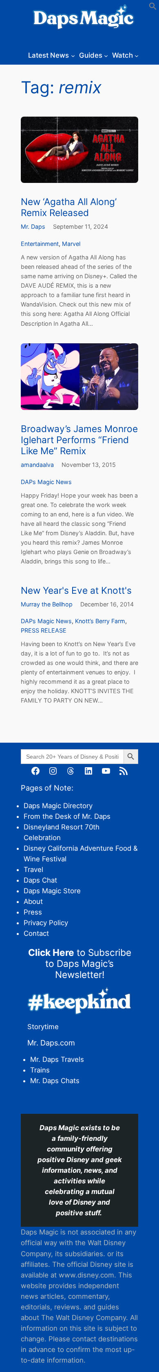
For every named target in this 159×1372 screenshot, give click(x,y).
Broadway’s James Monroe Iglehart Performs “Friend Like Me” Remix (79, 439)
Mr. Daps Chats (55, 1081)
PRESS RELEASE (43, 630)
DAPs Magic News (46, 481)
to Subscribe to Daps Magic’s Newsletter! (79, 963)
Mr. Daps (33, 226)
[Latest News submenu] (73, 55)
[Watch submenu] (137, 55)
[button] (153, 8)
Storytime (43, 1027)
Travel (33, 869)
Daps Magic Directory (58, 806)
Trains (40, 1070)
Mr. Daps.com (51, 1042)
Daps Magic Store (52, 891)
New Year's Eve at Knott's (76, 590)
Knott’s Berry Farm (100, 620)
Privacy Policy (46, 923)
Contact (36, 933)
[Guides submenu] (106, 55)
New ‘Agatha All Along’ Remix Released (69, 207)
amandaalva (37, 464)
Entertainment (40, 243)
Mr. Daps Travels (57, 1059)
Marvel (71, 243)
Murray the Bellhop (47, 604)
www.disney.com (86, 1275)
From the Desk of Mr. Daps (67, 816)
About (33, 901)
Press (33, 912)
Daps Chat (40, 880)
